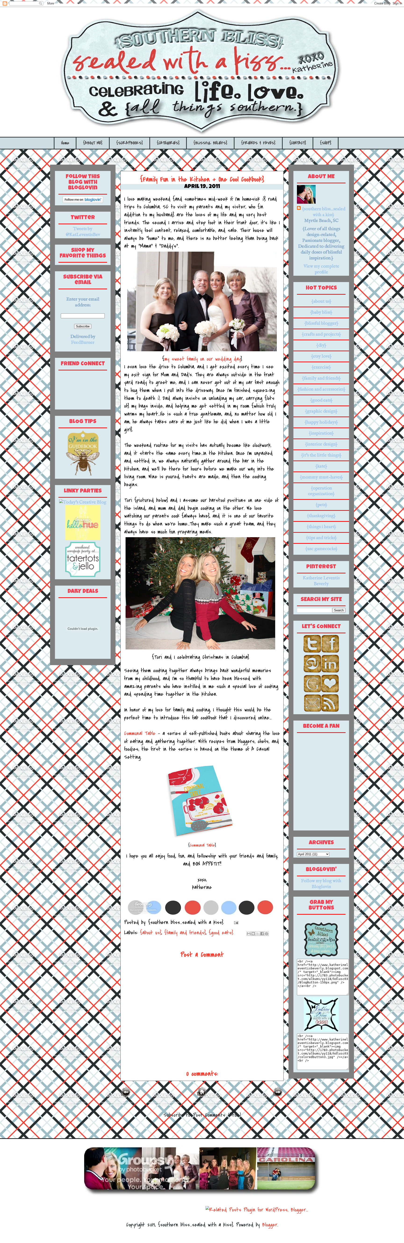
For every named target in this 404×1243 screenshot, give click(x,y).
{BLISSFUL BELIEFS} (210, 143)
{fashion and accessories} (321, 389)
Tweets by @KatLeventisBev (83, 232)
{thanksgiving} (321, 516)
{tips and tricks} (321, 538)
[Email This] (248, 933)
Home (65, 143)
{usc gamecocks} (321, 549)
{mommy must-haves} (321, 477)
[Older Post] (278, 1096)
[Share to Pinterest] (266, 933)
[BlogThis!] (253, 933)
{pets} (321, 505)
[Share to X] (257, 933)
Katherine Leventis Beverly (321, 581)
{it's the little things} (321, 455)
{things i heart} (321, 527)
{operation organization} (321, 491)
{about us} (150, 932)
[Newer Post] (126, 1096)
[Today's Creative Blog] (82, 502)
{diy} (321, 345)
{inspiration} (321, 433)
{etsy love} (321, 356)
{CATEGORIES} (168, 143)
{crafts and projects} (321, 334)
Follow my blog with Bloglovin (321, 884)
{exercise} (321, 367)
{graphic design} (321, 411)
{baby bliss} (321, 312)
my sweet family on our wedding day (202, 359)
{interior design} (321, 444)
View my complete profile (321, 269)
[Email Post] (234, 922)
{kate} (321, 466)
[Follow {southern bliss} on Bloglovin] (83, 202)
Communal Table (139, 733)
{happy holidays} (321, 422)
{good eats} (221, 932)
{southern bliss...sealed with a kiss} (323, 212)
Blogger (269, 1225)
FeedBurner (82, 342)
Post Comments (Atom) (217, 1115)
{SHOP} (325, 143)
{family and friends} (185, 932)
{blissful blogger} (321, 323)
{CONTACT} (297, 143)
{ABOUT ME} (92, 143)
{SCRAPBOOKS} (129, 143)
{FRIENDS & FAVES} (258, 143)
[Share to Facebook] (262, 933)
